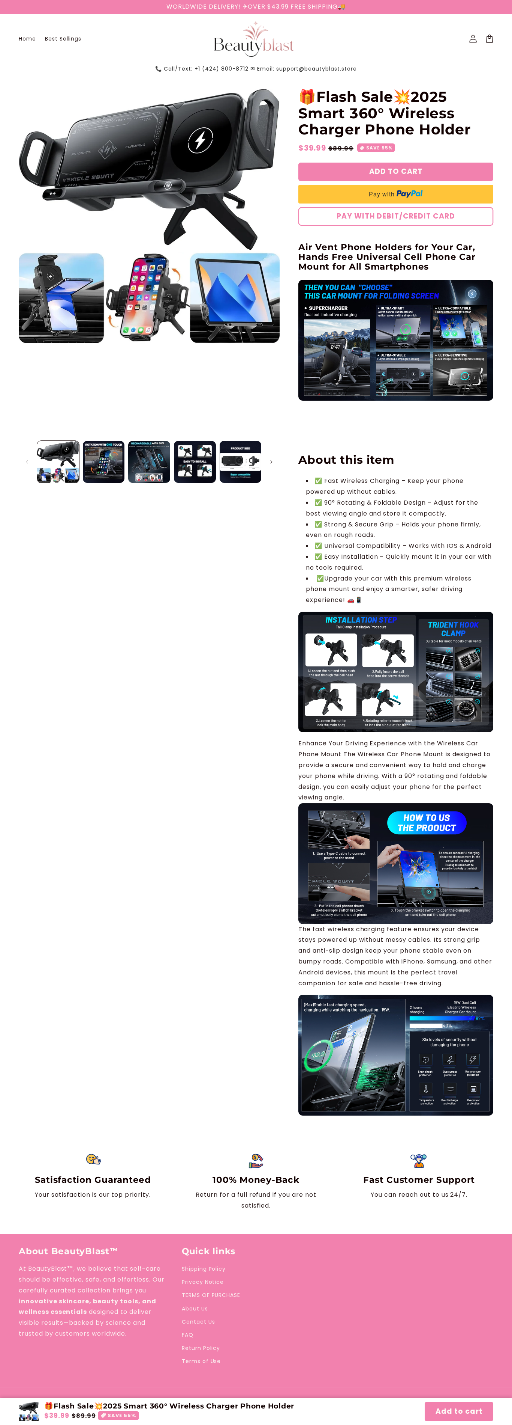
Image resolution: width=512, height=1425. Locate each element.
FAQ (187, 1335)
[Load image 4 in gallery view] (195, 462)
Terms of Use (201, 1361)
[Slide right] (271, 462)
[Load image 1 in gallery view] (58, 462)
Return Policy (201, 1348)
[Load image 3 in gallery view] (149, 462)
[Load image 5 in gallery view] (241, 462)
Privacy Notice (203, 1282)
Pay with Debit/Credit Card (396, 216)
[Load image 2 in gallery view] (104, 462)
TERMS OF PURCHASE (211, 1295)
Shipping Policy (204, 1269)
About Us (195, 1308)
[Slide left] (27, 462)
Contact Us (198, 1321)
